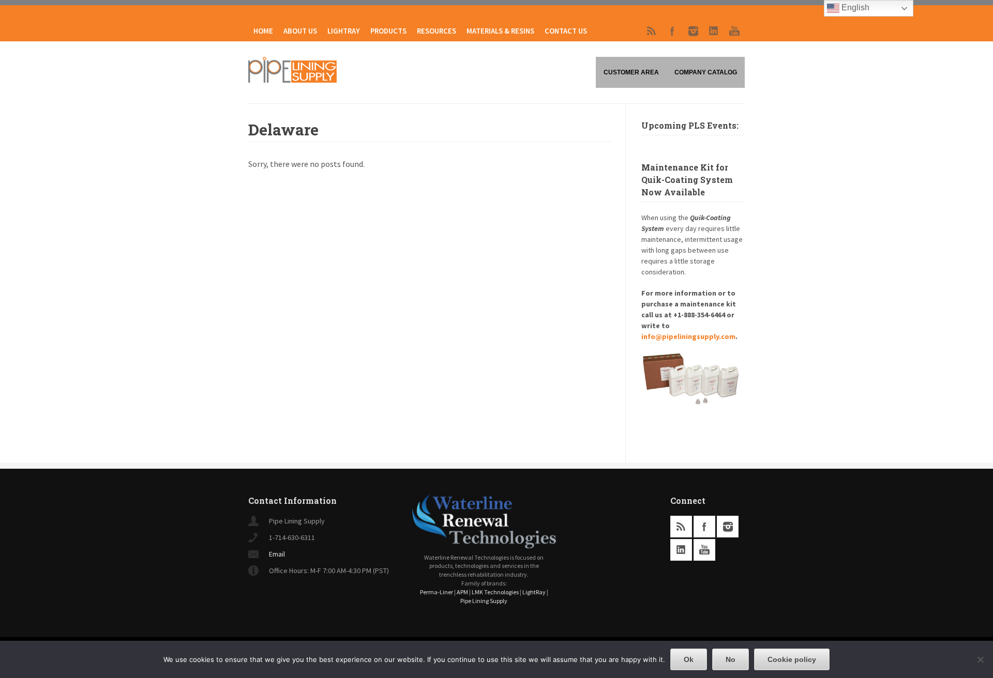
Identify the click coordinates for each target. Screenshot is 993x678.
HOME (263, 31)
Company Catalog (705, 72)
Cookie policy (792, 659)
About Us (300, 31)
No (730, 659)
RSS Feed (651, 31)
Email (277, 554)
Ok (689, 659)
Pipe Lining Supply (483, 601)
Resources (436, 31)
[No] (980, 659)
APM (462, 592)
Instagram (693, 31)
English (854, 7)
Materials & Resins (500, 31)
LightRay (343, 31)
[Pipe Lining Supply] (292, 79)
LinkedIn (713, 31)
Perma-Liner (436, 592)
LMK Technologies (495, 592)
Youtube (734, 31)
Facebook (672, 31)
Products (388, 31)
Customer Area (631, 72)
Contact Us (566, 31)
